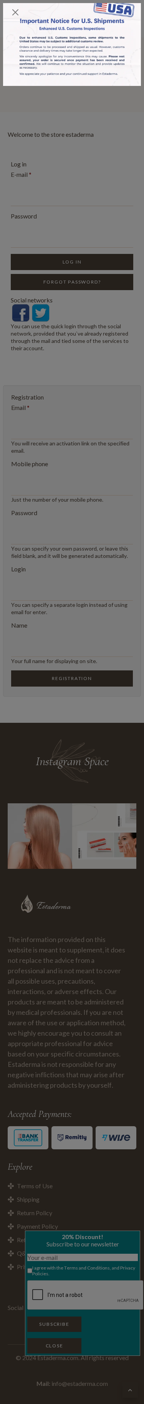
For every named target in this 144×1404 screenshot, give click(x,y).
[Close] (15, 12)
